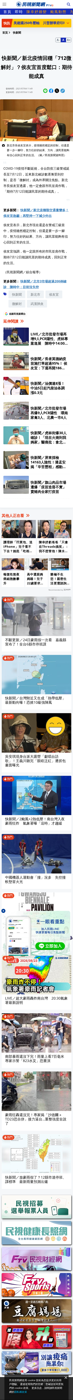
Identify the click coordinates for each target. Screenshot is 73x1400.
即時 (19, 11)
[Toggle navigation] (4, 4)
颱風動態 (58, 11)
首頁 (7, 11)
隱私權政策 (20, 1391)
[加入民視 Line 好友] (36, 933)
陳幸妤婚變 (36, 11)
